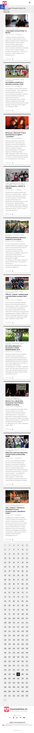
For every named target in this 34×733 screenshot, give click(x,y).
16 (22, 554)
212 (14, 696)
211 (9, 696)
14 (14, 554)
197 (27, 683)
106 (23, 618)
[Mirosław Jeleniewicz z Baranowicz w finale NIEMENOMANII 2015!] (17, 334)
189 (18, 678)
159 (18, 657)
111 (18, 623)
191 (27, 678)
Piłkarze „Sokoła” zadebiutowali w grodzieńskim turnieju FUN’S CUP (16, 296)
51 (18, 580)
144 (5, 648)
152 (14, 653)
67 (9, 592)
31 (9, 567)
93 (18, 610)
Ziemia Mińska (15, 29)
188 (14, 678)
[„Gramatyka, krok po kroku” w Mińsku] (17, 20)
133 (10, 640)
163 (10, 661)
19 (9, 558)
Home (5, 6)
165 (18, 661)
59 (27, 584)
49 (9, 580)
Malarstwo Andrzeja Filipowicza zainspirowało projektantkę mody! (16, 454)
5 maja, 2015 (9, 458)
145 (9, 648)
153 (18, 653)
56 (14, 584)
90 (5, 610)
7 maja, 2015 (9, 406)
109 (10, 623)
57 (18, 584)
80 (14, 601)
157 (9, 657)
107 (27, 618)
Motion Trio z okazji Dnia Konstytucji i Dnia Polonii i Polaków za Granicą (14, 403)
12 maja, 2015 (9, 241)
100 (23, 614)
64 (22, 588)
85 (9, 605)
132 (5, 640)
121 (9, 631)
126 (5, 635)
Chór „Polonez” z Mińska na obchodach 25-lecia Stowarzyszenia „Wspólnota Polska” (15, 510)
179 (27, 670)
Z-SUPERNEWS (15, 79)
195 (18, 683)
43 (9, 575)
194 (14, 683)
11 (26, 549)
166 (23, 661)
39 (18, 571)
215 (27, 696)
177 (18, 670)
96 (5, 614)
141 (18, 644)
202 (22, 687)
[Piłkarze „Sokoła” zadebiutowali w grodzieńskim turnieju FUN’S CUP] (17, 283)
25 (9, 562)
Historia (8, 235)
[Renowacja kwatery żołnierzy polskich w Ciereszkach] (17, 226)
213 (18, 696)
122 (14, 631)
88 (22, 605)
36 (5, 571)
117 (18, 627)
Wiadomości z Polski (16, 183)
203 (27, 687)
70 (22, 592)
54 (5, 584)
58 (22, 584)
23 (27, 558)
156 (5, 657)
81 (18, 601)
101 (27, 614)
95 (27, 610)
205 (9, 691)
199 (10, 687)
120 (5, 631)
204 (5, 691)
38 (14, 571)
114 (5, 627)
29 (27, 562)
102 (5, 618)
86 (14, 605)
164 (14, 661)
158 (14, 657)
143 (27, 644)
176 (14, 670)
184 (22, 674)
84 (5, 605)
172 (22, 665)
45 (18, 575)
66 (5, 592)
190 (23, 678)
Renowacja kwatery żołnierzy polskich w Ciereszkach (15, 238)
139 (10, 644)
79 (9, 601)
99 (18, 614)
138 (5, 644)
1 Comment (18, 190)
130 (23, 635)
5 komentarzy (19, 241)
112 (22, 623)
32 (14, 567)
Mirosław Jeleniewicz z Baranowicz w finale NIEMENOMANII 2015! (13, 348)
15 (18, 554)
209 (27, 691)
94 (22, 610)
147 (18, 648)
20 (14, 558)
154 (22, 653)
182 (14, 674)
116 (14, 627)
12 (5, 554)
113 (27, 623)
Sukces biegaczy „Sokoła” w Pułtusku (15, 187)
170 (14, 665)
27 (18, 562)
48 (5, 580)
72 (5, 597)
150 (5, 653)
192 (5, 683)
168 (5, 665)
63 (18, 588)
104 (14, 618)
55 (9, 584)
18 (5, 558)
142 (22, 644)
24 (5, 562)
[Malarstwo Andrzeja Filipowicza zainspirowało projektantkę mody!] (17, 441)
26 (14, 562)
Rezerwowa (14, 398)
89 (27, 605)
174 (5, 670)
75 (18, 597)
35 (27, 567)
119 (27, 627)
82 (22, 601)
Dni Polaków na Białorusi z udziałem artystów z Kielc (14, 83)
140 (14, 644)
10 (22, 549)
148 (22, 648)
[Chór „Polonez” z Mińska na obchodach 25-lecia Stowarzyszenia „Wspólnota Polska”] (17, 496)
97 (9, 614)
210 (5, 696)
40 (22, 571)
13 (9, 554)
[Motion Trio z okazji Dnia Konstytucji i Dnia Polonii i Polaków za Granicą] (17, 390)
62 (14, 588)
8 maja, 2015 (9, 351)
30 (5, 567)
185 (27, 674)
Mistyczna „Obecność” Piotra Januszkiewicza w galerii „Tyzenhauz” (15, 135)
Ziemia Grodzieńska (17, 131)
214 (22, 696)
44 (14, 575)
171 (18, 665)
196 (23, 683)
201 (18, 687)
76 (22, 597)
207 (18, 691)
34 (22, 567)
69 (18, 592)
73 (9, 597)
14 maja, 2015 (9, 190)
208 (22, 691)
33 (18, 567)
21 (18, 558)
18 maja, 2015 (9, 34)
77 (27, 597)
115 (9, 627)
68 (14, 592)
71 (27, 592)
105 (18, 618)
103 (10, 618)
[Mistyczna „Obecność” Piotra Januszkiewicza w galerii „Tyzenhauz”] (17, 122)
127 (9, 635)
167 (27, 661)
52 (22, 580)
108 (5, 623)
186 (5, 678)
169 (10, 665)
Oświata (8, 29)
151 (9, 653)
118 (22, 627)
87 (18, 605)
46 (22, 575)
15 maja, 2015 (9, 138)
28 (22, 562)
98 (14, 614)
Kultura (8, 79)
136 (23, 640)
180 (5, 674)
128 (14, 635)
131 (27, 635)
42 (5, 575)
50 (14, 580)
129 (18, 635)
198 (5, 687)
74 (14, 597)
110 (14, 623)
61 (9, 588)
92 (14, 610)
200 (14, 687)
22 (22, 558)
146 (14, 648)
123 (18, 631)
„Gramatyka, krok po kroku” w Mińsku (16, 32)
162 (5, 661)
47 (27, 575)
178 (22, 670)
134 (14, 640)
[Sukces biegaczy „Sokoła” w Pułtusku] (17, 175)
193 (10, 683)
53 (27, 580)
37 (9, 571)
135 (18, 640)
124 (22, 631)
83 (27, 601)
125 (27, 631)
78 (5, 601)
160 (23, 657)
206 (14, 691)
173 (27, 665)
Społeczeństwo (10, 505)
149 (27, 648)
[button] (2, 6)
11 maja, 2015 (9, 300)
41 (27, 571)
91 (9, 610)
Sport (7, 183)
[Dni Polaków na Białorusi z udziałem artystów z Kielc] (17, 71)
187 (9, 678)
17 (27, 554)
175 (9, 670)
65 (27, 588)
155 (27, 653)
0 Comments (18, 34)
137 (27, 640)
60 (5, 588)
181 (9, 674)
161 (27, 657)
